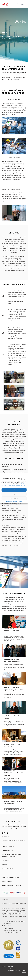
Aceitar (14, 490)
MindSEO (24, 972)
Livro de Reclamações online (9, 968)
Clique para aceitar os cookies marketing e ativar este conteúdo (14, 376)
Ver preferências (14, 498)
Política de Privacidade (17, 501)
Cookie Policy (9, 501)
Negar (14, 494)
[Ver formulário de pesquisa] (17, 5)
